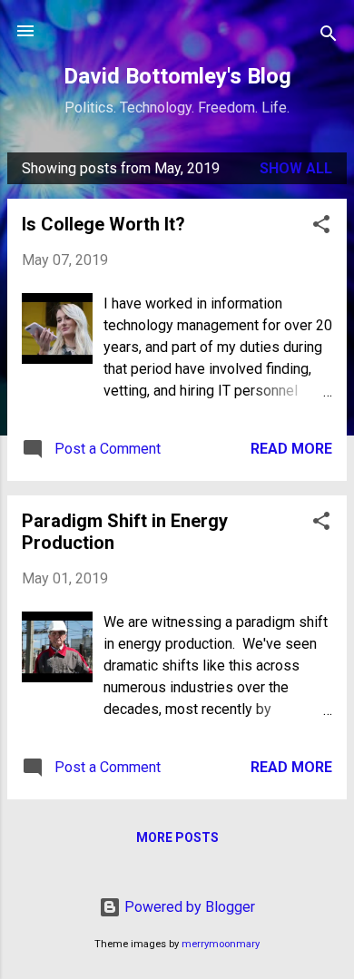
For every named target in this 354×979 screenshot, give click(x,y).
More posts (177, 837)
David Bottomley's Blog (177, 76)
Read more (291, 448)
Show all (296, 168)
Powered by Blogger (188, 906)
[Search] (328, 36)
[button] (321, 227)
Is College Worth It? (103, 224)
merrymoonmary (221, 944)
